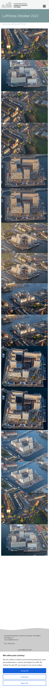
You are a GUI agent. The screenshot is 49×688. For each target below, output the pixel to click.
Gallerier (12, 24)
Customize (24, 677)
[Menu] (44, 6)
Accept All (24, 671)
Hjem (4, 24)
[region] (24, 670)
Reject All (24, 683)
